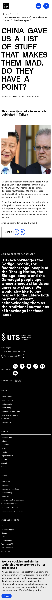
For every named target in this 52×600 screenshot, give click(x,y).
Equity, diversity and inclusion (12, 500)
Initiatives (5, 496)
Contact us (5, 551)
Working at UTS (7, 544)
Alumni (4, 463)
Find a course (6, 397)
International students (9, 415)
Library (4, 533)
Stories (4, 459)
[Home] (3, 14)
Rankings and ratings (9, 507)
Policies (4, 537)
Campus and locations (9, 503)
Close (6, 596)
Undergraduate (7, 400)
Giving (3, 466)
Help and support (7, 529)
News (3, 448)
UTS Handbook (7, 548)
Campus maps (6, 418)
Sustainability (6, 492)
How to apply (6, 408)
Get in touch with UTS (13, 356)
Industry (4, 441)
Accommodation (7, 422)
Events (4, 452)
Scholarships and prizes (10, 411)
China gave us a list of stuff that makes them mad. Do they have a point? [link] (27, 19)
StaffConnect (6, 540)
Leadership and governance (12, 511)
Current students (7, 526)
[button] (16, 232)
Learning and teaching (10, 489)
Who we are (5, 481)
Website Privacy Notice (30, 590)
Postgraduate (6, 404)
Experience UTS (7, 456)
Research (5, 445)
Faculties (4, 485)
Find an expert (6, 437)
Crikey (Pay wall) (29, 223)
